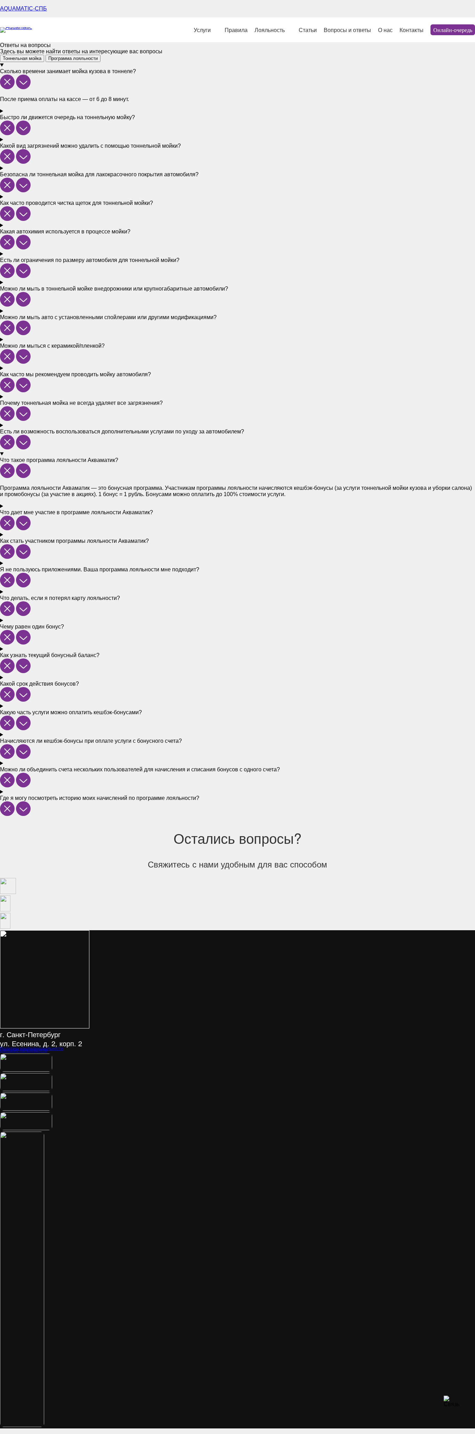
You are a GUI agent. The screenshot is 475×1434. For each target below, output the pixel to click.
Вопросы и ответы (347, 30)
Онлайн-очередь (452, 30)
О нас (385, 30)
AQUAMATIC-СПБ (23, 8)
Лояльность (270, 30)
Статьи (308, 30)
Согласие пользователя (24, 1050)
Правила (236, 30)
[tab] (22, 58)
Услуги (202, 30)
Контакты (412, 30)
